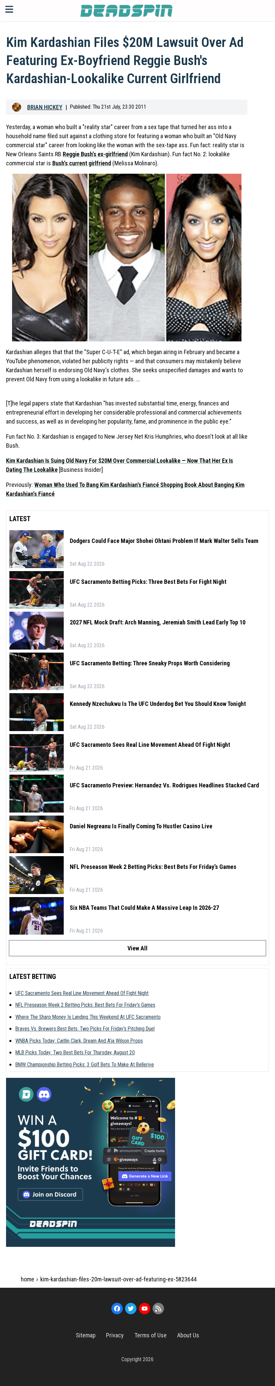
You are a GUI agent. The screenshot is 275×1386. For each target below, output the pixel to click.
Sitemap (86, 1335)
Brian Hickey (44, 107)
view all (137, 948)
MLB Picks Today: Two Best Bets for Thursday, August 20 (75, 1052)
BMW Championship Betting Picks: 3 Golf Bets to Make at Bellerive (84, 1064)
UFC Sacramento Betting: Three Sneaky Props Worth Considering (150, 663)
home (27, 1279)
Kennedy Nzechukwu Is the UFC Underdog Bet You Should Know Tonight (158, 703)
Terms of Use (150, 1335)
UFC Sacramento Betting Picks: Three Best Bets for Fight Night (148, 581)
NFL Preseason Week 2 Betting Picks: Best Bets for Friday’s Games (153, 866)
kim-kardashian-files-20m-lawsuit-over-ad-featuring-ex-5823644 (118, 1279)
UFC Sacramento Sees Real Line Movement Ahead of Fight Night (150, 744)
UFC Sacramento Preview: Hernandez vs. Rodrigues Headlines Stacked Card (164, 785)
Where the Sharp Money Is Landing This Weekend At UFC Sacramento (88, 1017)
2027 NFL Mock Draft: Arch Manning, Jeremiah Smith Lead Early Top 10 (157, 622)
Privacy (115, 1335)
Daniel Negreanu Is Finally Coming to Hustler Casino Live (141, 826)
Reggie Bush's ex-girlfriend (95, 154)
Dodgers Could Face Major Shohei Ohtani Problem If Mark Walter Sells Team (164, 540)
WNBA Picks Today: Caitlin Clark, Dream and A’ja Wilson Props (79, 1041)
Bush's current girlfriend (81, 163)
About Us (188, 1335)
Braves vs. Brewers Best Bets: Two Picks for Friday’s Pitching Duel (85, 1028)
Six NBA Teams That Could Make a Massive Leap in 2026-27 (144, 907)
